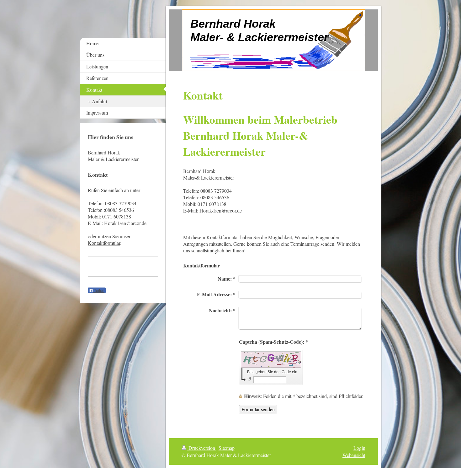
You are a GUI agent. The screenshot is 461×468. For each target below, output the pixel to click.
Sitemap (227, 447)
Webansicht (353, 455)
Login (359, 447)
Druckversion (201, 447)
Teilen (98, 290)
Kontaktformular (104, 242)
